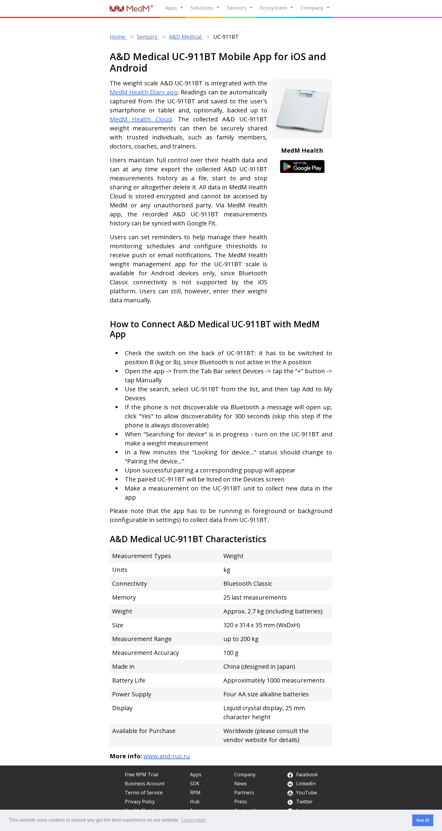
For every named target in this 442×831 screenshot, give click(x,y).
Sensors (237, 7)
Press (240, 801)
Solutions (201, 7)
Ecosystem (273, 7)
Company (312, 7)
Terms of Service (144, 792)
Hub (195, 801)
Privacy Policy (140, 801)
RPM (195, 792)
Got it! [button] (422, 820)
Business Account (144, 783)
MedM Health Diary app (144, 92)
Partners (244, 792)
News (240, 783)
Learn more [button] (194, 820)
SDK (194, 783)
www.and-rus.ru (166, 756)
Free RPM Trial (141, 774)
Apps (171, 7)
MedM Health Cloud (141, 119)
